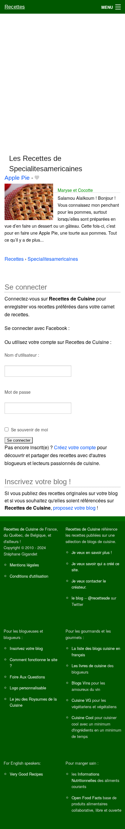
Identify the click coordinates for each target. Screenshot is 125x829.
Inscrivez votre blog (26, 648)
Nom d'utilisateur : (22, 355)
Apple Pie (17, 178)
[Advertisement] (62, 81)
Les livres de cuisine (89, 665)
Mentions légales (24, 565)
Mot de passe (18, 392)
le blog (77, 598)
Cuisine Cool (82, 717)
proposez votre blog (74, 507)
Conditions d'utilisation (29, 576)
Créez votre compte (75, 447)
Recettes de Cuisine (21, 529)
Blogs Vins (81, 683)
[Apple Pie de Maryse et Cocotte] (29, 201)
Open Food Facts (87, 797)
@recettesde (99, 598)
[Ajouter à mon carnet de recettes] (37, 178)
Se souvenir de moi (29, 429)
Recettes (15, 7)
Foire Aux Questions (27, 677)
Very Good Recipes (26, 774)
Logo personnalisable (28, 688)
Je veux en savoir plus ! (92, 552)
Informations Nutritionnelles (85, 777)
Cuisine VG (81, 700)
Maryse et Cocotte (75, 190)
